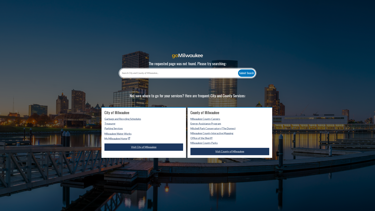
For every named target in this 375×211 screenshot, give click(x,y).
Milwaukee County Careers (205, 118)
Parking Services (113, 128)
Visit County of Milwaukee (229, 151)
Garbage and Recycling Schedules (122, 118)
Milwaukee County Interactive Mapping (211, 133)
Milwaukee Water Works (118, 133)
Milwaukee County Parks (204, 142)
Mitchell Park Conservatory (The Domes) (213, 128)
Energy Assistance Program (205, 123)
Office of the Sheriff (201, 138)
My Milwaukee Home (115, 138)
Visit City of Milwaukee (143, 147)
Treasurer (110, 123)
